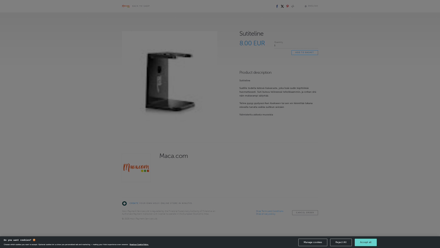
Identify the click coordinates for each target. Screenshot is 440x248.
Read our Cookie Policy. (139, 244)
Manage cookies (313, 242)
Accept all (365, 242)
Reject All (341, 242)
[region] (220, 242)
